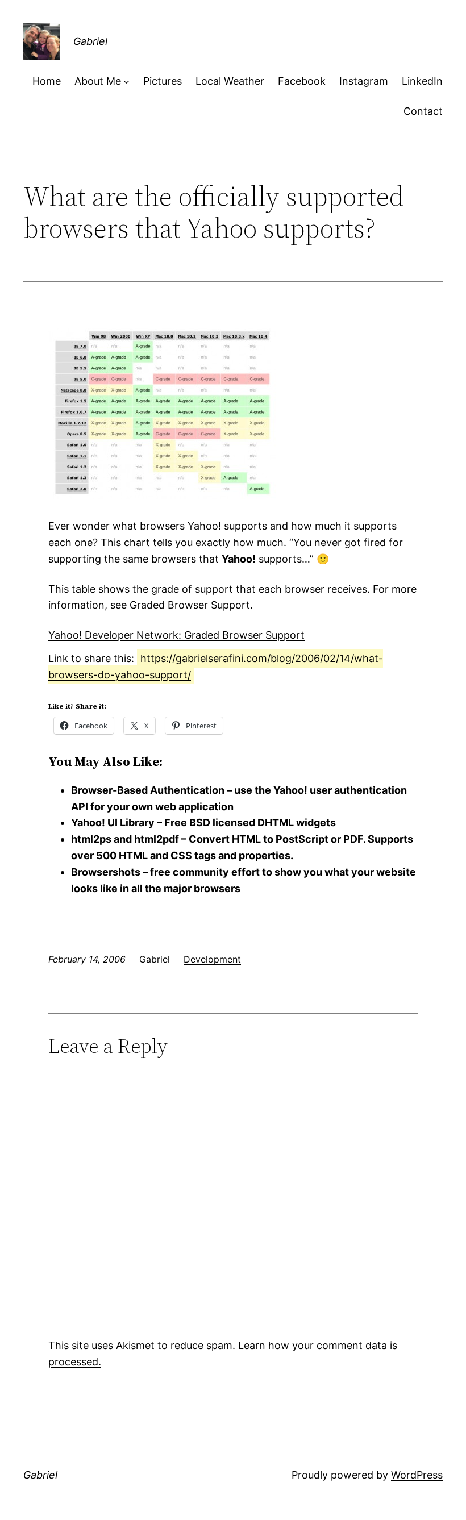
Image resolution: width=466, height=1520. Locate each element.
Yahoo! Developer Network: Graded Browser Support (176, 635)
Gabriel (90, 41)
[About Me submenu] (126, 81)
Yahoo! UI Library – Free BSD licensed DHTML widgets (203, 822)
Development (212, 959)
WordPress (417, 1475)
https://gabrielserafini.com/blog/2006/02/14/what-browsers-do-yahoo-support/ (215, 666)
